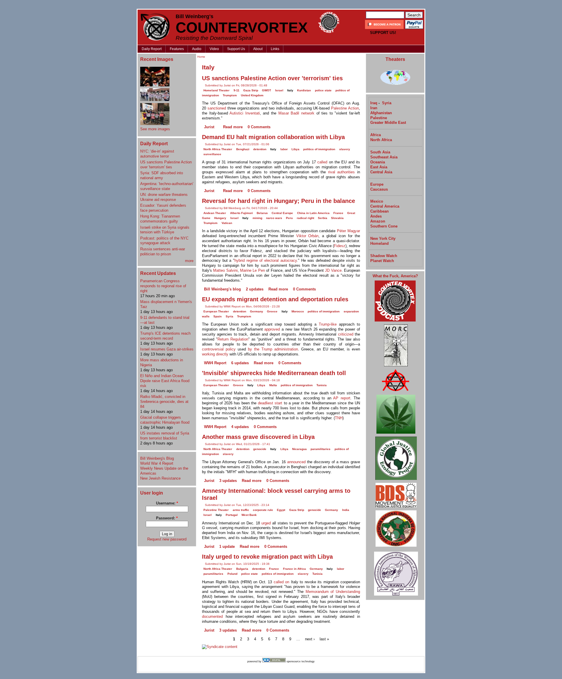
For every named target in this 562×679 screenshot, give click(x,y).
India (345, 510)
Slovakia (337, 218)
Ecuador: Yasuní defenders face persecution (163, 208)
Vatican (227, 223)
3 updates (228, 480)
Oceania (377, 162)
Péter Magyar (348, 231)
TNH (338, 418)
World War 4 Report (156, 463)
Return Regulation (232, 339)
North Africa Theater (217, 149)
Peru (289, 218)
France (338, 213)
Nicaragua (299, 449)
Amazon (377, 221)
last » (324, 639)
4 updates (240, 427)
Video (214, 49)
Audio (196, 49)
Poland (232, 573)
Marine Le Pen (252, 270)
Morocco (298, 311)
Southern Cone (383, 226)
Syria (229, 316)
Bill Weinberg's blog (222, 289)
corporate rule (263, 510)
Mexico (376, 201)
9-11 (236, 90)
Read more (233, 127)
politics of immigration (319, 149)
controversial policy (219, 349)
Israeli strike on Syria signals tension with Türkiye (164, 230)
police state (323, 90)
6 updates (240, 363)
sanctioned (217, 108)
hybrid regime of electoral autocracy (265, 260)
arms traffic (241, 510)
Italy (290, 90)
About (258, 49)
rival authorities (341, 172)
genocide (259, 449)
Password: (167, 518)
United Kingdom (252, 95)
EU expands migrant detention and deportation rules (275, 299)
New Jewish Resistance (160, 478)
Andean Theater (214, 213)
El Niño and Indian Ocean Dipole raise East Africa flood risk (164, 381)
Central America (384, 206)
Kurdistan (304, 90)
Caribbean (379, 211)
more (189, 261)
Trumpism (230, 95)
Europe (376, 184)
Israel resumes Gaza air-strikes (166, 349)
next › (310, 639)
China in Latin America (313, 213)
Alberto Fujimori (241, 213)
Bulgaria (242, 568)
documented (212, 616)
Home (201, 56)
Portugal (232, 514)
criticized (345, 334)
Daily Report (152, 49)
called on (281, 582)
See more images (155, 129)
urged (266, 523)
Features (177, 49)
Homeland (379, 243)
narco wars (274, 218)
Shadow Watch (383, 256)
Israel (279, 90)
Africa (375, 135)
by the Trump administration (273, 349)
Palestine (378, 118)
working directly (215, 354)
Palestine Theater (216, 510)
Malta (273, 385)
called (322, 162)
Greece (272, 311)
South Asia (380, 152)
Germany (256, 311)
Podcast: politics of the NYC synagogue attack (164, 240)
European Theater (216, 311)
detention (259, 149)
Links (275, 49)
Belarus (262, 213)
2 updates (254, 289)
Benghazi (242, 149)
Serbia (322, 218)
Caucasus (379, 189)
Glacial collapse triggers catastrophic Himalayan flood (164, 420)
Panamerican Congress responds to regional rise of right (163, 286)
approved (272, 329)
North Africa (381, 140)
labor (284, 149)
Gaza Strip (250, 90)
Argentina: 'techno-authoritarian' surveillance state (166, 186)
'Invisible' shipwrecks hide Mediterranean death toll (274, 373)
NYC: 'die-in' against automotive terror (157, 153)
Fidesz (339, 246)
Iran (373, 108)
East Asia (378, 167)
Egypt (281, 510)
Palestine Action (345, 108)
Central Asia (381, 172)
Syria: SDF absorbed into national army (161, 175)
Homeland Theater (216, 90)
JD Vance (333, 270)
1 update (227, 546)
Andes (376, 216)
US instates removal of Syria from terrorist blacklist (164, 435)
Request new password (166, 539)
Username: (167, 503)
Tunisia (321, 385)
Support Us (236, 49)
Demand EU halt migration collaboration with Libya (273, 137)
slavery (344, 149)
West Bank (249, 514)
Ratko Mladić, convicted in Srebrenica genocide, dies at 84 (164, 401)
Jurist (209, 127)
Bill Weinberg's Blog (157, 458)
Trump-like (328, 324)
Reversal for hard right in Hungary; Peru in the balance (278, 201)
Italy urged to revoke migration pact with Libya (267, 556)
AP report (341, 398)
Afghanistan (381, 113)
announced (296, 462)
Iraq (373, 103)
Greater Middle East (388, 122)
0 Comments (259, 127)
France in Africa (294, 568)
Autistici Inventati (244, 113)
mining (257, 218)
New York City (382, 238)
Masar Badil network (296, 113)
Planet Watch (382, 261)
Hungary (220, 218)
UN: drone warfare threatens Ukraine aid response (164, 197)
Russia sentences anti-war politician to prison (162, 251)
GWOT (266, 90)
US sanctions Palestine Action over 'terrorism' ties (166, 164)
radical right (305, 218)
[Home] (155, 27)
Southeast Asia (383, 157)
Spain (217, 316)
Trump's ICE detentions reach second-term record (165, 336)
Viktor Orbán (307, 236)
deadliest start (270, 403)
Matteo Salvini (225, 270)
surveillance (212, 154)
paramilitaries (320, 449)
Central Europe (282, 213)
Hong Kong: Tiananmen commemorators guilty (160, 218)
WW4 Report (215, 363)
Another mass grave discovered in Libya (258, 437)
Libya (295, 149)
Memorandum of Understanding (333, 591)
